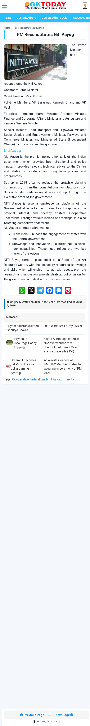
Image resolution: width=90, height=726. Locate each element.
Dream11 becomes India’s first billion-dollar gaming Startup (23, 367)
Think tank (70, 379)
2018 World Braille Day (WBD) (63, 326)
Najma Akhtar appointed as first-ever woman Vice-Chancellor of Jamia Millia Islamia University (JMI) (62, 345)
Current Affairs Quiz (55, 17)
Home (7, 17)
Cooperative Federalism (28, 379)
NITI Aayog (54, 379)
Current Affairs (26, 17)
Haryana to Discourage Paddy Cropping (25, 343)
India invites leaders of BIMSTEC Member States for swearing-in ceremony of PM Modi (63, 367)
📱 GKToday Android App (46, 721)
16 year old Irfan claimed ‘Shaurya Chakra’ (22, 328)
